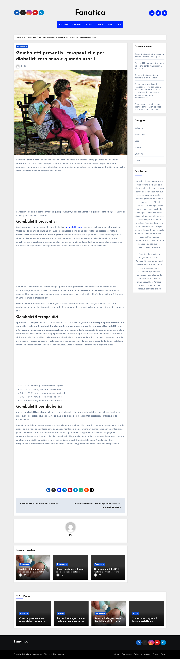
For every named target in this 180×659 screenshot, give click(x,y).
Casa (118, 25)
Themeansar (58, 654)
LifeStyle (63, 25)
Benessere (76, 25)
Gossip (100, 25)
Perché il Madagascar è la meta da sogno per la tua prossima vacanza (149, 66)
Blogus (47, 654)
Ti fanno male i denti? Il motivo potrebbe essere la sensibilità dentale (108, 572)
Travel (109, 25)
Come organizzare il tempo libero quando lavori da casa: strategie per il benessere (148, 107)
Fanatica (90, 13)
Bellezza (89, 25)
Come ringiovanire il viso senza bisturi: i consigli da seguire (33, 621)
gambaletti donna (74, 227)
